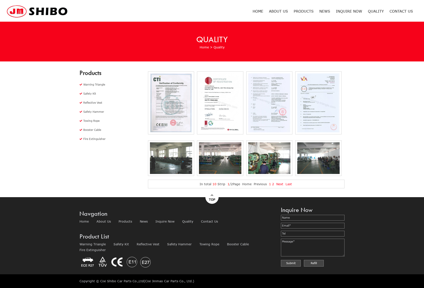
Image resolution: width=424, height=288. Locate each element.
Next (279, 184)
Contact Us (401, 11)
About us (278, 11)
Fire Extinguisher (94, 139)
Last (289, 184)
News (324, 11)
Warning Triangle (94, 84)
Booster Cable (92, 130)
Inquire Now (349, 11)
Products (304, 11)
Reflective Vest (92, 102)
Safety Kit (89, 93)
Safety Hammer (93, 111)
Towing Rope (91, 120)
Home (258, 11)
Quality (376, 11)
